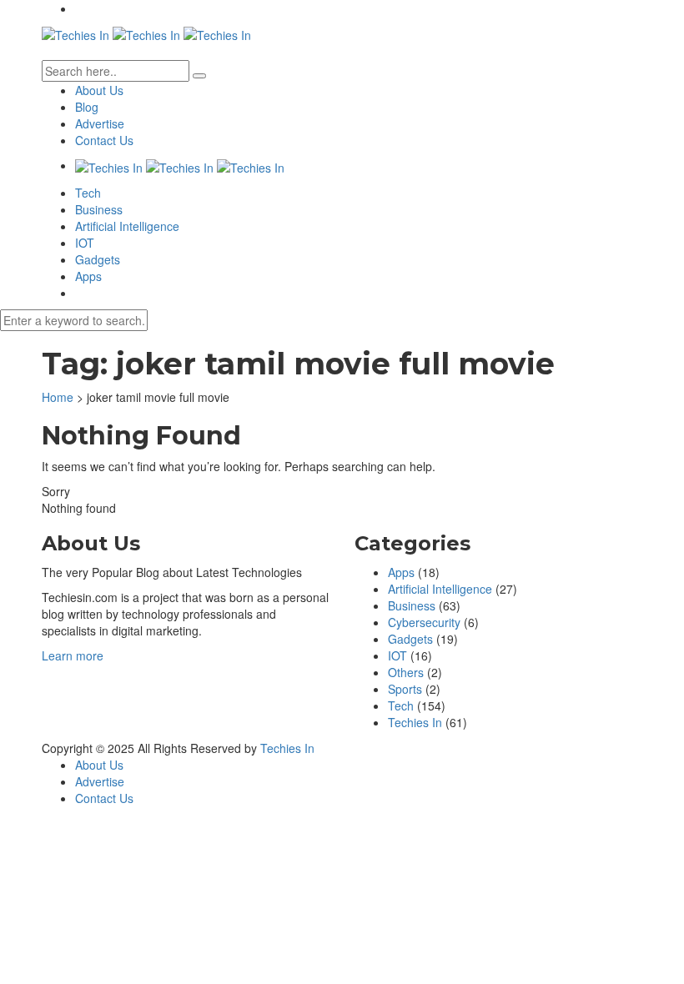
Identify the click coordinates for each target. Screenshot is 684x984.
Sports (405, 688)
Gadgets (97, 259)
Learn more (72, 655)
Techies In (415, 722)
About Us (99, 90)
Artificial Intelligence (127, 226)
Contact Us (104, 140)
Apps (88, 276)
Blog (86, 106)
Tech (88, 192)
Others (406, 672)
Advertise (99, 123)
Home (57, 397)
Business (99, 209)
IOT (84, 242)
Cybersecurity (424, 622)
